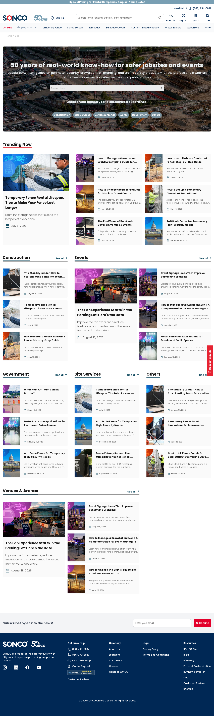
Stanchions (193, 27)
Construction (62, 115)
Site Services (82, 115)
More (208, 27)
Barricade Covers (115, 27)
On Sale (7, 27)
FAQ (185, 677)
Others (156, 115)
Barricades (94, 27)
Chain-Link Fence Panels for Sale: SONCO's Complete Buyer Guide (187, 457)
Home (9, 35)
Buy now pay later (194, 672)
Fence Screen (75, 27)
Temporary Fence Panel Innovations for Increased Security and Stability (184, 425)
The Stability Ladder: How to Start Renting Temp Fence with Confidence (44, 276)
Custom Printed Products (145, 27)
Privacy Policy (150, 649)
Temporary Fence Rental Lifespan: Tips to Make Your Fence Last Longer (34, 202)
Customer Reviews (194, 683)
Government (139, 115)
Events (124, 115)
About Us (114, 649)
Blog (186, 654)
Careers (114, 666)
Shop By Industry (26, 27)
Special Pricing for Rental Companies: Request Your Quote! (107, 2)
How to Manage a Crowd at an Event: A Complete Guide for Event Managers (117, 162)
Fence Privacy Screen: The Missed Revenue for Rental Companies (113, 457)
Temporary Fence (51, 27)
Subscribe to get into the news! (28, 623)
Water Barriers (173, 27)
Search (161, 88)
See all (60, 258)
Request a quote (209, 359)
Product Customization (197, 666)
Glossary (188, 660)
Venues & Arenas (105, 115)
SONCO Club (190, 649)
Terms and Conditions (156, 654)
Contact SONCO (118, 672)
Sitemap (188, 689)
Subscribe (202, 623)
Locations (115, 654)
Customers (115, 660)
